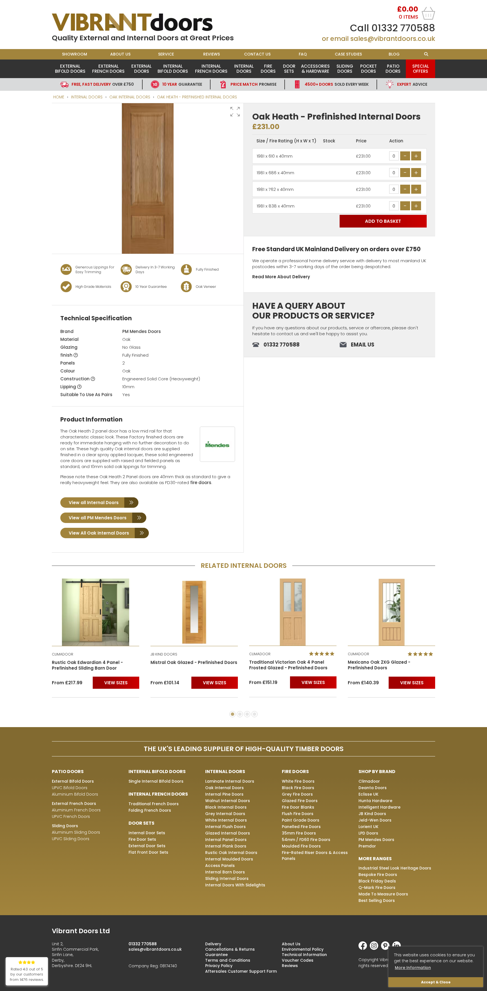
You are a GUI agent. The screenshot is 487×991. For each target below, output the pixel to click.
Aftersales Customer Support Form (241, 971)
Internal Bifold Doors (173, 68)
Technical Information (304, 954)
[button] (235, 111)
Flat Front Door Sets (148, 852)
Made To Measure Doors (383, 894)
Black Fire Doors (298, 788)
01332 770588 (403, 28)
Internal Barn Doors (225, 872)
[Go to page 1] (232, 714)
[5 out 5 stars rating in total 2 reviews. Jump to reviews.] (323, 654)
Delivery (213, 944)
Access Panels (220, 865)
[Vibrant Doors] (148, 22)
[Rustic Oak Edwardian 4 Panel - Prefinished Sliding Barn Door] (95, 612)
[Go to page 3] (247, 714)
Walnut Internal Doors (227, 801)
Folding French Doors (150, 810)
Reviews (211, 54)
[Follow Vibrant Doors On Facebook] (364, 948)
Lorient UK (368, 826)
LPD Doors (368, 833)
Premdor (367, 846)
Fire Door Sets (142, 839)
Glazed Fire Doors (300, 801)
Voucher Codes (297, 960)
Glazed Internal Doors (227, 833)
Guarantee (182, 84)
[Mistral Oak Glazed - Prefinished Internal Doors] (194, 612)
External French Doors (108, 68)
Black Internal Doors (226, 807)
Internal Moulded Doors (229, 859)
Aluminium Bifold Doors (75, 794)
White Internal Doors (226, 820)
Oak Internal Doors (129, 97)
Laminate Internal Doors (229, 781)
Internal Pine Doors (224, 794)
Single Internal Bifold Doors (156, 781)
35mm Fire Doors (299, 833)
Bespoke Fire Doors (377, 874)
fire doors (200, 482)
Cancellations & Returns (230, 949)
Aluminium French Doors (76, 810)
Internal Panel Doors (226, 839)
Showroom (74, 54)
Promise (253, 84)
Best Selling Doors (376, 900)
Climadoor (369, 781)
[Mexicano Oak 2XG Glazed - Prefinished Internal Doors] (391, 612)
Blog (394, 54)
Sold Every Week (337, 84)
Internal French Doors (211, 68)
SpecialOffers (420, 68)
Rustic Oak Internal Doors (231, 852)
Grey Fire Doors (297, 794)
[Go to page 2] (240, 714)
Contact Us (257, 54)
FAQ (303, 54)
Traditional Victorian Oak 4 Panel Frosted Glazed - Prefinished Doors (288, 665)
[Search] (426, 54)
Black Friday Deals (377, 881)
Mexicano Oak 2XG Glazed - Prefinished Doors (379, 665)
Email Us (362, 344)
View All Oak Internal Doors (99, 533)
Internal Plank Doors (225, 846)
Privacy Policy (219, 965)
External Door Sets (147, 846)
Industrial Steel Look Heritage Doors (394, 868)
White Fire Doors (298, 781)
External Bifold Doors (70, 68)
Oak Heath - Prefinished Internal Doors (197, 97)
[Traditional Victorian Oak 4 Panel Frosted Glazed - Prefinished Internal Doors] (293, 612)
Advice (412, 84)
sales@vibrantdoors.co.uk (392, 38)
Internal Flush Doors (225, 826)
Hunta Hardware (375, 801)
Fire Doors (268, 68)
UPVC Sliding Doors (70, 839)
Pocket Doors (368, 68)
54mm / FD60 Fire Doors (306, 839)
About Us (120, 54)
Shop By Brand (376, 771)
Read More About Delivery (281, 277)
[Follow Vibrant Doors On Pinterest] (386, 948)
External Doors (141, 68)
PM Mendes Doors (141, 331)
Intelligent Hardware (379, 807)
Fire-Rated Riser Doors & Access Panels (315, 855)
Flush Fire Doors (297, 813)
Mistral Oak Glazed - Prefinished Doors (193, 662)
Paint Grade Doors (300, 820)
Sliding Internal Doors (227, 878)
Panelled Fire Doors (301, 826)
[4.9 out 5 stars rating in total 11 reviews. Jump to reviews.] (421, 654)
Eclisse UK (368, 794)
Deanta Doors (372, 788)
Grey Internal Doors (225, 813)
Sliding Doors (345, 68)
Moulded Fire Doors (301, 846)
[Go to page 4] (254, 714)
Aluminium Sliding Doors (76, 832)
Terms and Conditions (227, 960)
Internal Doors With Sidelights (235, 885)
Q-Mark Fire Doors (376, 887)
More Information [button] (413, 967)
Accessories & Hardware (315, 68)
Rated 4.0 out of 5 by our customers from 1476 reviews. (27, 974)
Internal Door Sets (147, 833)
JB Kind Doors (372, 813)
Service (166, 54)
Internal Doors (244, 68)
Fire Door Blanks (298, 807)
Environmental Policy (303, 949)
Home (58, 97)
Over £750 (103, 84)
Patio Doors (393, 68)
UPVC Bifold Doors (69, 788)
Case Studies (348, 54)
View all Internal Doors (94, 503)
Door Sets (289, 68)
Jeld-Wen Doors (374, 820)
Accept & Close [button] (436, 982)
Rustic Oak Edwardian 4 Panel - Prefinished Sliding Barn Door (87, 665)
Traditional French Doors (154, 804)
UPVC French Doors (71, 816)
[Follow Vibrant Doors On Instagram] (375, 948)
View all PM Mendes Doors (98, 518)
